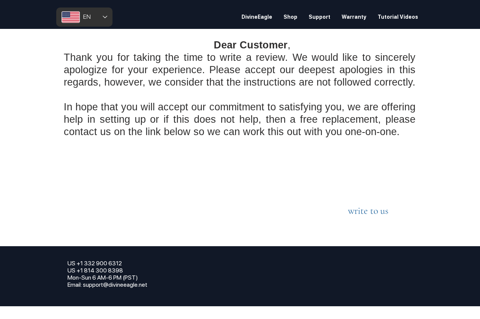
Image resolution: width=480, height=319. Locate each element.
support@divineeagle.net (115, 284)
